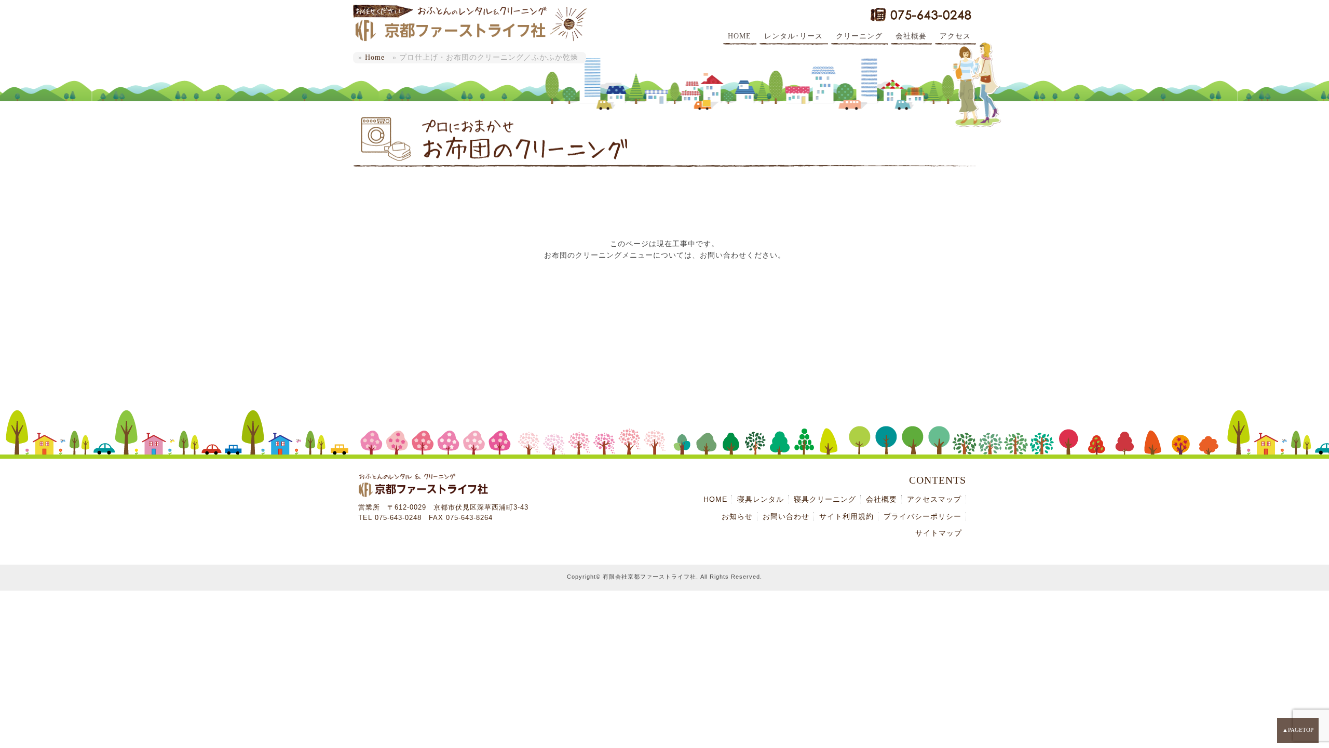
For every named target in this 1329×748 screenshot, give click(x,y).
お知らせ (737, 516)
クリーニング (859, 36)
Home (375, 57)
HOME (739, 36)
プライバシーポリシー (922, 516)
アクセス (955, 36)
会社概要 (911, 36)
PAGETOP (1300, 730)
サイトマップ (938, 533)
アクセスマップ (934, 499)
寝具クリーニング (825, 499)
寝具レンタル (760, 499)
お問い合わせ (786, 516)
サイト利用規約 (846, 516)
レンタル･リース (793, 36)
